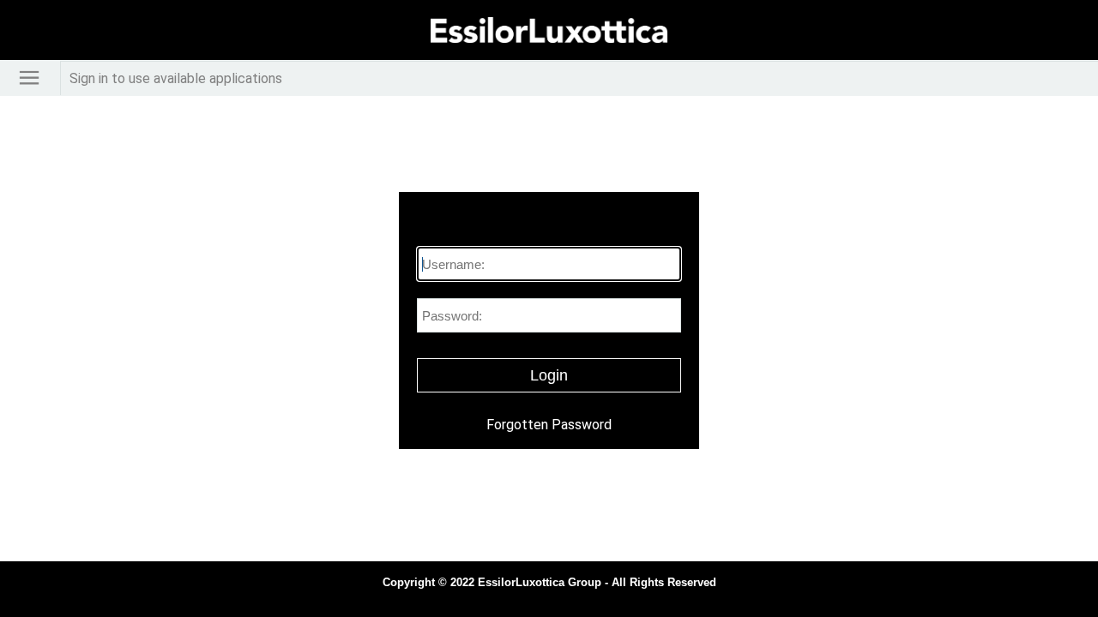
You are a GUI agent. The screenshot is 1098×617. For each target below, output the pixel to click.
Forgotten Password (549, 424)
